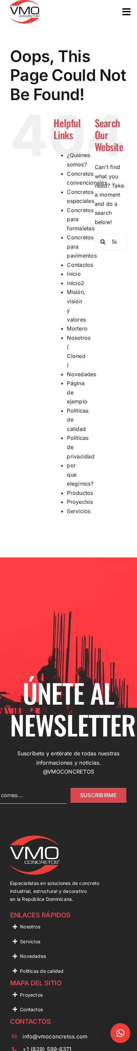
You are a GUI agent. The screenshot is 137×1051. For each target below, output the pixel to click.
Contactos (80, 265)
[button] (120, 1033)
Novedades (81, 374)
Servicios (78, 511)
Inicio (73, 273)
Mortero (77, 328)
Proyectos (80, 501)
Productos (80, 493)
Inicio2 (75, 283)
